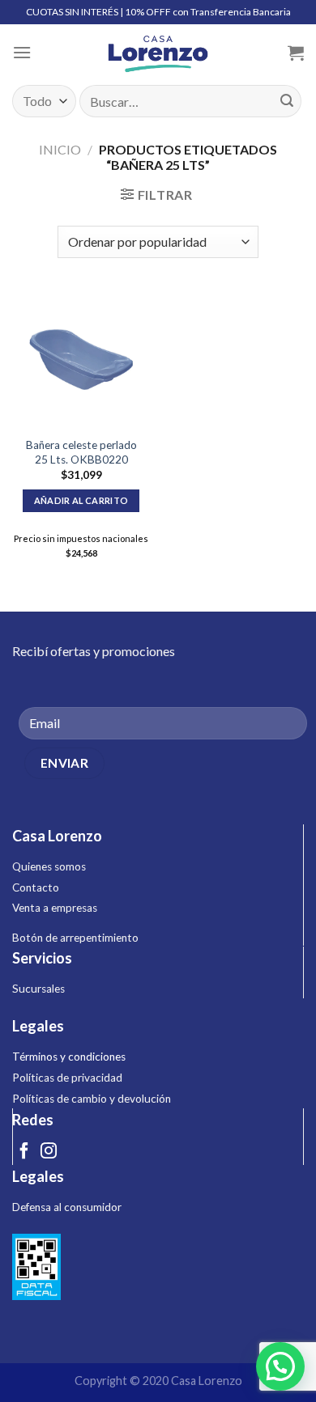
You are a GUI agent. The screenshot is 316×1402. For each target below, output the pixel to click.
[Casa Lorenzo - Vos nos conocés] (158, 52)
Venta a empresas (54, 907)
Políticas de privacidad (67, 1077)
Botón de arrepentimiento (75, 937)
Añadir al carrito (81, 500)
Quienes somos (49, 866)
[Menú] (22, 52)
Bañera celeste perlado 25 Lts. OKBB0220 (81, 452)
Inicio (60, 149)
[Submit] (287, 101)
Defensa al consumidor (67, 1207)
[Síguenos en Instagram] (49, 1152)
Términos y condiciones (69, 1056)
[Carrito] (296, 52)
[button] (280, 1366)
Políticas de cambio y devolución (91, 1098)
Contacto (35, 887)
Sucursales (38, 988)
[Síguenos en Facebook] (24, 1152)
